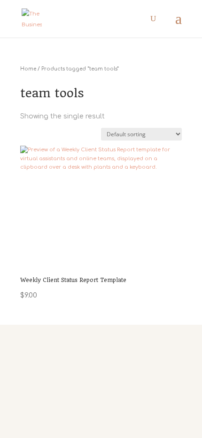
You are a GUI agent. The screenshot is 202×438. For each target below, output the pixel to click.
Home (28, 68)
